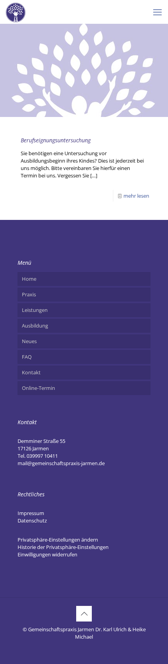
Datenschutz (32, 520)
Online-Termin (38, 387)
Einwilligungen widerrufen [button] (47, 554)
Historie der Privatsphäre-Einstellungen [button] (63, 547)
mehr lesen (136, 195)
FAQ (27, 356)
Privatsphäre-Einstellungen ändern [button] (58, 539)
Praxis (29, 294)
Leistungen (35, 309)
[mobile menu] (157, 11)
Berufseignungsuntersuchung (56, 140)
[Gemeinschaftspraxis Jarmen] (15, 11)
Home (29, 278)
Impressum (31, 513)
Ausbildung (35, 325)
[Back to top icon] (84, 614)
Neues (29, 341)
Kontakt (31, 372)
